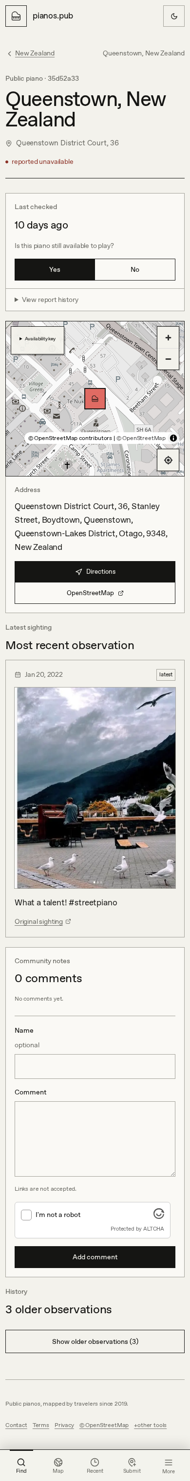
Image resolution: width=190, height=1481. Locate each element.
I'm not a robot (58, 1214)
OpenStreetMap (90, 593)
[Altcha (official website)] (158, 1216)
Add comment (95, 1257)
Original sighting (39, 921)
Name (27, 1037)
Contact (16, 1425)
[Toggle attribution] (173, 438)
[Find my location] (168, 460)
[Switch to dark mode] (174, 16)
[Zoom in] (168, 337)
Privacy (64, 1425)
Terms (41, 1425)
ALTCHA (153, 1228)
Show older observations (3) (95, 1341)
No (135, 269)
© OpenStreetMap (141, 438)
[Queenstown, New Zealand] (95, 398)
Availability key (40, 338)
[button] (95, 398)
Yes (54, 269)
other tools (152, 1425)
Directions (100, 571)
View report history (50, 299)
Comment (30, 1092)
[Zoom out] (168, 359)
